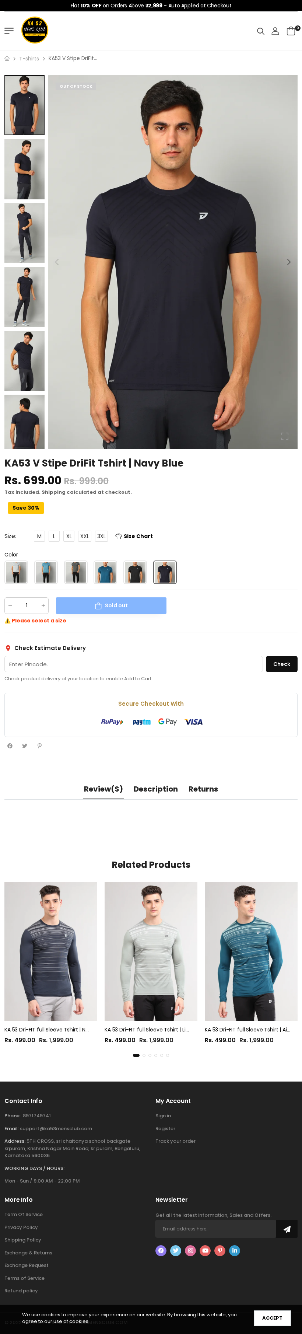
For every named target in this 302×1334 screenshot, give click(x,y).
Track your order (175, 1141)
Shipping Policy (22, 1239)
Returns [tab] (203, 789)
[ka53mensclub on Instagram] (190, 1250)
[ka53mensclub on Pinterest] (219, 1250)
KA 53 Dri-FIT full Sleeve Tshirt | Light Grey (156, 1029)
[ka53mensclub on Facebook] (160, 1250)
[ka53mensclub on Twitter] (175, 1250)
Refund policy (21, 1290)
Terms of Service (24, 1278)
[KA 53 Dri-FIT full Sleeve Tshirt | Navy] (50, 951)
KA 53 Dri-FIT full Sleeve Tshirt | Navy (49, 1029)
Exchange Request (26, 1265)
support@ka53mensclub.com (56, 1128)
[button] (288, 262)
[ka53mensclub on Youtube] (205, 1250)
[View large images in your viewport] (284, 436)
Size (10, 536)
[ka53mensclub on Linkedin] (234, 1250)
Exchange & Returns (28, 1252)
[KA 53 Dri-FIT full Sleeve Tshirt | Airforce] (251, 951)
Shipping (54, 492)
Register (165, 1128)
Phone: (12, 1115)
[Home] (7, 58)
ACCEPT (272, 1317)
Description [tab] (156, 789)
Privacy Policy (21, 1227)
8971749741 (37, 1115)
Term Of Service (23, 1214)
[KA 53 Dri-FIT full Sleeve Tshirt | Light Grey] (151, 951)
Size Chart (138, 536)
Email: (11, 1128)
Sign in (163, 1115)
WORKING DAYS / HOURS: (34, 1168)
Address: (14, 1141)
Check (281, 664)
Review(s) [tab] (103, 789)
